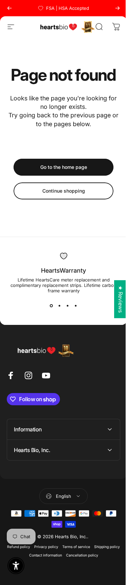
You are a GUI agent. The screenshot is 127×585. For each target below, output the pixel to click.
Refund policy (31, 547)
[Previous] (9, 8)
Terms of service (89, 547)
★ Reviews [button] (115, 299)
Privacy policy (59, 547)
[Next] (117, 8)
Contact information (57, 555)
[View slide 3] (68, 305)
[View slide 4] (76, 305)
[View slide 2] (60, 305)
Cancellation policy (94, 555)
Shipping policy (24, 555)
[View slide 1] (51, 305)
